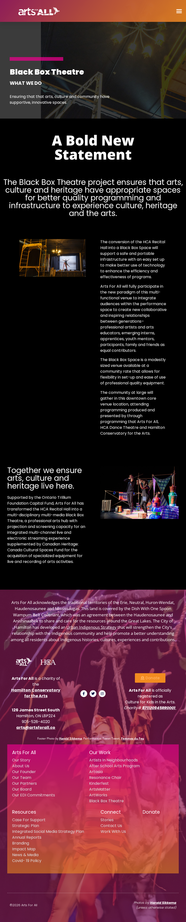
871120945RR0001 (158, 708)
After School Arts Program (114, 766)
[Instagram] (102, 693)
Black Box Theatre (106, 801)
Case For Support (29, 820)
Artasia (96, 772)
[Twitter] (93, 693)
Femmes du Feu (132, 738)
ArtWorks (98, 795)
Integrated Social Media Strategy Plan (48, 831)
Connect (111, 812)
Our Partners (24, 783)
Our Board (21, 789)
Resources (24, 812)
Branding (20, 843)
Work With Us (113, 831)
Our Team (21, 777)
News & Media (25, 855)
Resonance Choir (105, 777)
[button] (179, 11)
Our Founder (24, 772)
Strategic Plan (25, 825)
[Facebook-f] (83, 693)
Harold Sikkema (70, 738)
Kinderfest (99, 783)
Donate (151, 812)
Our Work (99, 752)
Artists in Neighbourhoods (113, 760)
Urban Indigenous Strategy (91, 627)
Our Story (21, 760)
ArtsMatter (99, 789)
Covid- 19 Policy (26, 860)
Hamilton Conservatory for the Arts (35, 693)
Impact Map (24, 849)
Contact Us (111, 825)
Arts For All (24, 752)
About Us (20, 766)
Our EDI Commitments (33, 795)
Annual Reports (26, 837)
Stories (107, 820)
